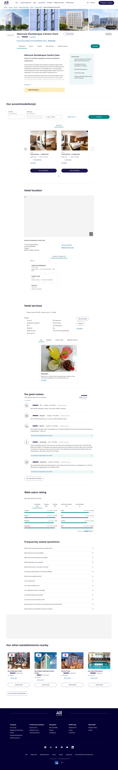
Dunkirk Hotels (38, 7)
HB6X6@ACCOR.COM (67, 247)
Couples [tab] (46, 505)
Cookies (61, 754)
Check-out (31, 112)
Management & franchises (16, 730)
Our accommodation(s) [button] (21, 104)
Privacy (54, 754)
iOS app (71, 730)
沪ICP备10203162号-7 (64, 758)
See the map (51, 41)
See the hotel (18, 685)
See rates (95, 46)
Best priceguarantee (109, 34)
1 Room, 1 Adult (50, 117)
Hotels (5, 7)
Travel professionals (34, 732)
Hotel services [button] (33, 305)
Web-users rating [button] (35, 492)
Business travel (33, 727)
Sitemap (51, 730)
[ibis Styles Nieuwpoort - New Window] (99, 660)
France (15, 7)
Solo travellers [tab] (80, 505)
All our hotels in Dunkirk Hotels (17, 693)
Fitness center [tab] (59, 340)
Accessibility (79, 328)
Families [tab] (55, 505)
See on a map (13, 678)
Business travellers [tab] (66, 505)
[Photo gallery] (59, 20)
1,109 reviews (32, 37)
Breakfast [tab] (49, 340)
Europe (10, 7)
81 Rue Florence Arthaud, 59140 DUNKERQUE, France (32, 41)
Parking (80, 323)
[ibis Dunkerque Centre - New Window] (19, 660)
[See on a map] (59, 216)
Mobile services (72, 727)
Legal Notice (69, 754)
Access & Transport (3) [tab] (59, 256)
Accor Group (13, 727)
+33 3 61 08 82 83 (66, 245)
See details (43, 380)
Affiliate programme (15, 738)
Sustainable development (16, 735)
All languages (52, 732)
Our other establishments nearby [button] (27, 645)
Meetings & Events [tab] (72, 340)
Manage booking (92, 727)
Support (90, 730)
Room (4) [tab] (59, 125)
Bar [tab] (41, 340)
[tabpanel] (59, 153)
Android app (72, 732)
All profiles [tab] (37, 505)
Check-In (12, 112)
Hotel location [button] (33, 190)
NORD (31, 7)
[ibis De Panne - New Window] (72, 660)
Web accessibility (53, 727)
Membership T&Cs (44, 754)
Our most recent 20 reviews (34, 478)
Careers (12, 732)
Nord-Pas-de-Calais (24, 7)
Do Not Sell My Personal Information (84, 754)
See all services (82, 319)
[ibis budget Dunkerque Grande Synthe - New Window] (46, 660)
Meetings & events (34, 730)
